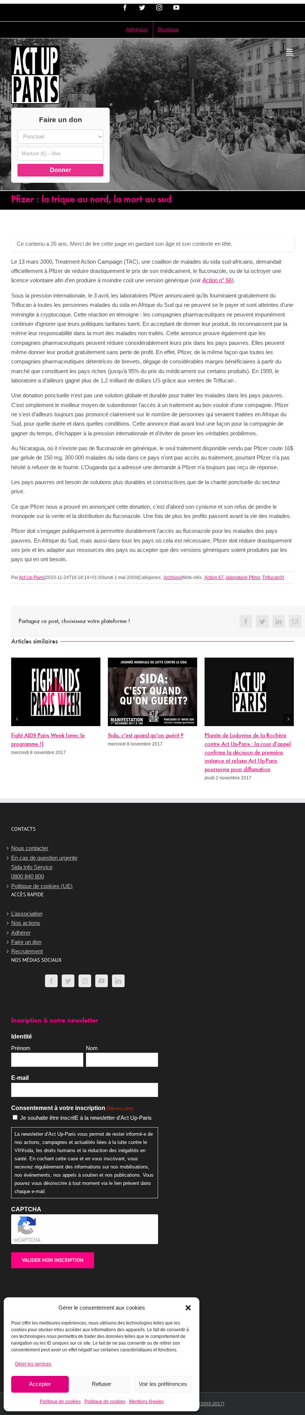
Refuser (101, 1384)
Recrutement (27, 951)
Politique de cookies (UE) (42, 886)
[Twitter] (68, 980)
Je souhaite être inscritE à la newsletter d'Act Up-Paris (86, 1117)
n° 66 (217, 280)
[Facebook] (51, 980)
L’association (26, 913)
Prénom (20, 1048)
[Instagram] (84, 980)
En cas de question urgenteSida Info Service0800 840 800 (44, 867)
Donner (60, 170)
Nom (92, 1048)
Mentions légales (146, 1401)
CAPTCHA (26, 1209)
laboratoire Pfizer (243, 577)
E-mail (20, 1078)
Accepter (40, 1384)
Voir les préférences (163, 1384)
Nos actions (25, 923)
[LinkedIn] (118, 980)
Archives (172, 577)
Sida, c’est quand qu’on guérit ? (145, 736)
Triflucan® (272, 577)
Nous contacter (29, 848)
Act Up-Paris (31, 577)
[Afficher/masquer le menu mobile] (290, 51)
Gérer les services (33, 1364)
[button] (188, 1307)
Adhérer (20, 932)
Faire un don (26, 942)
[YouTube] (101, 980)
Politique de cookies (60, 1401)
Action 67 (214, 577)
